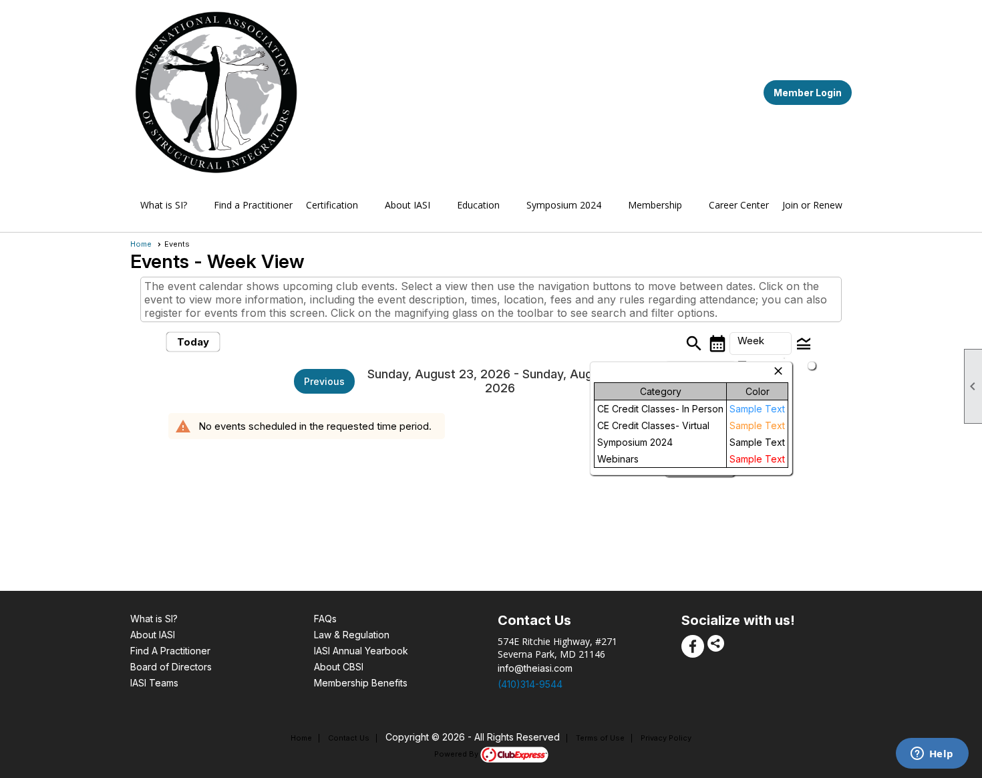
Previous (324, 381)
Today (193, 342)
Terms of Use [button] (600, 738)
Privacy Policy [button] (666, 738)
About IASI (152, 634)
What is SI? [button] (163, 205)
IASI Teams (154, 682)
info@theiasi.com (535, 668)
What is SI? (154, 618)
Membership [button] (655, 205)
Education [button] (478, 205)
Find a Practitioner (253, 205)
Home (141, 244)
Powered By (457, 754)
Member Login (808, 92)
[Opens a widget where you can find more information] (932, 754)
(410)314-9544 (530, 684)
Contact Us (348, 738)
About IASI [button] (407, 205)
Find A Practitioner (170, 650)
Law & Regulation (351, 634)
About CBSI (338, 666)
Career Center (739, 205)
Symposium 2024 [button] (563, 205)
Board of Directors (171, 666)
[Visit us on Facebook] (692, 646)
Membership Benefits (360, 682)
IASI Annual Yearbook (361, 650)
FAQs (325, 618)
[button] (760, 343)
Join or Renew (812, 205)
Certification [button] (332, 205)
